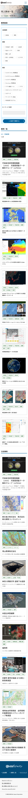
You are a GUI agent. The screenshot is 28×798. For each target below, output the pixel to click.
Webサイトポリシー (7, 780)
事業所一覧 (13, 772)
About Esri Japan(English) (8, 789)
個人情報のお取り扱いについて (10, 786)
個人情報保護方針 (6, 783)
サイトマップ (23, 772)
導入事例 (6, 15)
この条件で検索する (14, 121)
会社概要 (4, 772)
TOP (2, 15)
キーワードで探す (7, 107)
